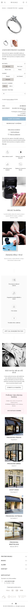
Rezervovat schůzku (14, 123)
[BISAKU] (14, 2)
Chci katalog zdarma (14, 410)
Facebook (12, 604)
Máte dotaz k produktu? (14, 129)
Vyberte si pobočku (14, 387)
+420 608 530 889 (9, 581)
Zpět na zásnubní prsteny (14, 331)
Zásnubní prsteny (12, 8)
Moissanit (8, 79)
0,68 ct (10, 86)
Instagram (16, 604)
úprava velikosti (10, 99)
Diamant (8, 76)
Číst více (4, 58)
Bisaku (4, 8)
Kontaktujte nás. (22, 115)
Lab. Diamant (20, 76)
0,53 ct (5, 86)
